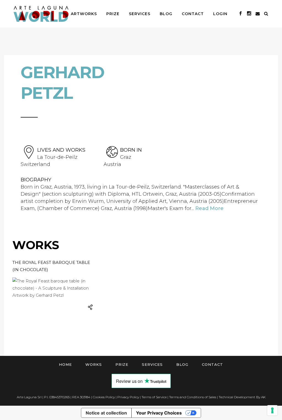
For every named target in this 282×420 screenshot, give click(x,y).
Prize (121, 364)
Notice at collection (106, 413)
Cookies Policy (104, 397)
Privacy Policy (128, 397)
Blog (182, 364)
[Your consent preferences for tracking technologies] (272, 410)
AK (263, 397)
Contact (212, 364)
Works (93, 364)
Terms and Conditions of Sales (192, 397)
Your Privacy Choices (159, 413)
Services (152, 364)
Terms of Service (154, 397)
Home (65, 364)
